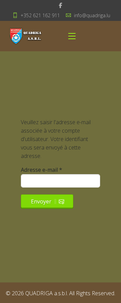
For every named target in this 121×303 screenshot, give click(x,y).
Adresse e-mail (41, 169)
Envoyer (41, 201)
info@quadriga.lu (92, 15)
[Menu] (71, 36)
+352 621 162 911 (40, 15)
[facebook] (60, 5)
